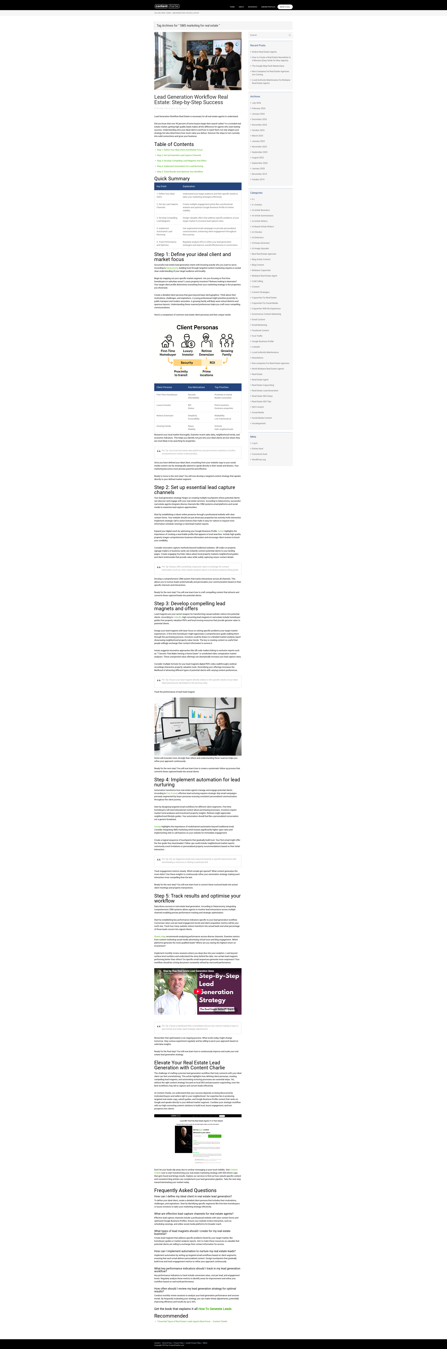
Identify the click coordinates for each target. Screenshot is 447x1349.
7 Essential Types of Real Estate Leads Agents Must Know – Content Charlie (192, 1321)
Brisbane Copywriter (261, 270)
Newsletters (257, 358)
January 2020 (258, 168)
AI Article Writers (260, 221)
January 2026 (258, 114)
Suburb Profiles (268, 7)
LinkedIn (177, 617)
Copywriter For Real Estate (264, 297)
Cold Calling (257, 281)
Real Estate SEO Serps (262, 396)
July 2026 (256, 103)
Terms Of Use (167, 1343)
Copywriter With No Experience (266, 308)
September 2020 (260, 163)
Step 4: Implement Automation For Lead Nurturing (180, 166)
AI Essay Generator (261, 243)
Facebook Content (260, 330)
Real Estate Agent (260, 379)
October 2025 (258, 130)
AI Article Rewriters (261, 210)
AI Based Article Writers (263, 226)
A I (253, 199)
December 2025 (259, 119)
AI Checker (257, 232)
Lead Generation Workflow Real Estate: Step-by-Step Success (191, 99)
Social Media (258, 412)
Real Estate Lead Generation (265, 390)
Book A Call (285, 7)
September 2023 (260, 152)
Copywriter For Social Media (265, 303)
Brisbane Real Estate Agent (264, 276)
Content (255, 286)
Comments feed (259, 454)
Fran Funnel (171, 793)
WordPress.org (259, 459)
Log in (255, 443)
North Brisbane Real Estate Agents (268, 368)
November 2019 (259, 174)
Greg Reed (183, 108)
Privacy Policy (179, 1343)
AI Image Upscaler (260, 248)
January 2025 (258, 141)
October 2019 (258, 179)
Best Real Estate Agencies (264, 254)
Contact (157, 1343)
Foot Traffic (257, 336)
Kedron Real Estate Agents (264, 52)
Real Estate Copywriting (263, 385)
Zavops (157, 826)
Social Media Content (262, 418)
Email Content (258, 319)
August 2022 (258, 157)
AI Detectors (258, 237)
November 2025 (259, 125)
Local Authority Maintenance (265, 352)
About (241, 7)
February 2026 (258, 108)
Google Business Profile (263, 341)
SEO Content (170, 108)
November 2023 (259, 146)
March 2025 (257, 135)
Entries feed (257, 448)
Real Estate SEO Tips (261, 401)
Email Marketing (259, 325)
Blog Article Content (261, 259)
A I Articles (257, 204)
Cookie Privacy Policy (193, 1343)
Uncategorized (259, 423)
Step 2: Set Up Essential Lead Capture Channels (179, 155)
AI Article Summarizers (262, 215)
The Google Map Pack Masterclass (268, 66)
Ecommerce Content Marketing (266, 314)
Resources (252, 7)
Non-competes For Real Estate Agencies (270, 363)
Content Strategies (260, 292)
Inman (221, 531)
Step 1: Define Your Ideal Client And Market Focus (180, 150)
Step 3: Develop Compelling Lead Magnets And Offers (182, 160)
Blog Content (258, 265)
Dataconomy (172, 268)
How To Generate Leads (215, 1309)
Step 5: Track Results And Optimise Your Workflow (180, 171)
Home (232, 7)
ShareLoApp (160, 936)
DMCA (205, 1343)
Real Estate (257, 374)
